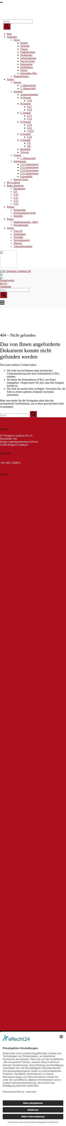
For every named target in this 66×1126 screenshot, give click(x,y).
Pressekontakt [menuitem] (21, 225)
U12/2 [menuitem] (30, 130)
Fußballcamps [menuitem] (27, 52)
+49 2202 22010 (9, 459)
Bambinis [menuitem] (25, 149)
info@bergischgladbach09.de (15, 465)
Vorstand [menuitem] (18, 237)
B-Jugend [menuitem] (25, 103)
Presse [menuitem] (10, 219)
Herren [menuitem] (24, 42)
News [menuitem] (17, 39)
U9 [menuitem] (28, 143)
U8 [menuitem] (28, 146)
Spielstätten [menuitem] (20, 234)
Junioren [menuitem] (24, 46)
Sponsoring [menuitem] (26, 64)
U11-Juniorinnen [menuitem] (29, 173)
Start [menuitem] (9, 33)
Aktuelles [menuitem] (12, 36)
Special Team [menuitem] (27, 61)
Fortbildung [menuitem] (26, 67)
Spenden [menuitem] (18, 215)
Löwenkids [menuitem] (26, 176)
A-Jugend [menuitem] (25, 97)
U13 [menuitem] (29, 124)
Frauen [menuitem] (24, 49)
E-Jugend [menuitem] (25, 134)
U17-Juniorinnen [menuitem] (29, 164)
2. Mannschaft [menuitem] (28, 88)
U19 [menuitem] (29, 100)
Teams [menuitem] (10, 79)
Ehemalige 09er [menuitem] (28, 73)
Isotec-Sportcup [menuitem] (15, 185)
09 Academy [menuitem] (13, 182)
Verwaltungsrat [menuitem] (22, 240)
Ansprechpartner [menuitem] (29, 94)
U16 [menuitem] (29, 109)
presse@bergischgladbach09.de (17, 483)
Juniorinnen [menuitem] (20, 161)
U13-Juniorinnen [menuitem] (29, 170)
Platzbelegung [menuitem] (21, 76)
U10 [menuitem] (29, 137)
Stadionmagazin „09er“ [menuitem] (26, 222)
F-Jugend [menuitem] (25, 140)
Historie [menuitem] (18, 243)
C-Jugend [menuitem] (25, 112)
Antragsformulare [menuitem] (23, 246)
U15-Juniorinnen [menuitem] (29, 167)
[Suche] (6, 26)
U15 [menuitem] (29, 115)
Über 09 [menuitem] (18, 231)
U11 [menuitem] (16, 197)
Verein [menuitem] (23, 70)
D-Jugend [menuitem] (25, 121)
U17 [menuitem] (29, 106)
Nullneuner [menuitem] (26, 55)
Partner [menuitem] (10, 206)
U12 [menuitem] (29, 127)
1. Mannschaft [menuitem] (28, 85)
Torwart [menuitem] (24, 152)
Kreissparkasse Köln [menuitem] (25, 212)
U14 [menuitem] (29, 118)
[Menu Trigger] (1, 2)
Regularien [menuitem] (19, 188)
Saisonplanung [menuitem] (28, 58)
